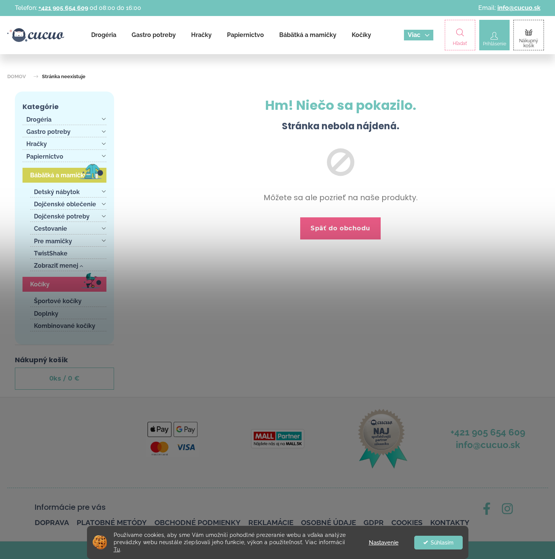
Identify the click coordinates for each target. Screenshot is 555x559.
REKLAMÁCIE (270, 522)
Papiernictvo (44, 156)
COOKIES (407, 522)
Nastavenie (384, 542)
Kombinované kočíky (64, 325)
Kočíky (40, 284)
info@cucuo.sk (519, 7)
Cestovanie (50, 228)
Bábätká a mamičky (58, 175)
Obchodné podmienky (197, 522)
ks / (64, 378)
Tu (117, 549)
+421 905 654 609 (63, 7)
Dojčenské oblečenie (65, 204)
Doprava (52, 522)
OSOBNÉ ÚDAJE (328, 522)
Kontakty (450, 522)
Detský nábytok (57, 192)
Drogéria (38, 119)
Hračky (36, 144)
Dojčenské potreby (62, 216)
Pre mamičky (53, 241)
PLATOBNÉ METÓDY (112, 522)
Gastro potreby (48, 131)
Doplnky (46, 313)
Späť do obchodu (340, 228)
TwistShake (51, 253)
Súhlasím (442, 543)
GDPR (374, 522)
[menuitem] (104, 35)
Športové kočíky (58, 301)
